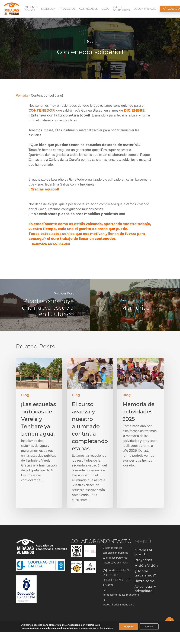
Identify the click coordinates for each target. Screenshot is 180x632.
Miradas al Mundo (143, 552)
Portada (22, 95)
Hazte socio (144, 581)
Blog (90, 41)
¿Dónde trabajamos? (145, 573)
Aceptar (128, 626)
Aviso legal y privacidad (145, 589)
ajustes (108, 628)
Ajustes (149, 626)
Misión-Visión (146, 565)
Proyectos (143, 560)
